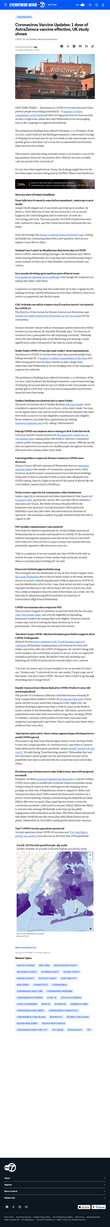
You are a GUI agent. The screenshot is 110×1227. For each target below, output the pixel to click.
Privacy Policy (9, 1217)
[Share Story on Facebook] (61, 46)
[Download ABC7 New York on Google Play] (99, 1207)
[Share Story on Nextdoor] (80, 46)
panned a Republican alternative (55, 779)
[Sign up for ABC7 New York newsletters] (26, 1207)
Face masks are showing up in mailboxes (37, 277)
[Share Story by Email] (86, 46)
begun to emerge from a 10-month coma (62, 234)
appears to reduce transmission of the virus (63, 358)
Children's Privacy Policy (42, 1217)
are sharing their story (71, 699)
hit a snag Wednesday (27, 576)
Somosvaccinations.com (28, 423)
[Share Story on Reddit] (74, 46)
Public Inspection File (11, 1220)
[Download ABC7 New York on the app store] (84, 1207)
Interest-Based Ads (93, 1217)
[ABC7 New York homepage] (27, 5)
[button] (5, 4)
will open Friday (74, 404)
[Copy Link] (92, 46)
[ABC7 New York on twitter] (13, 1207)
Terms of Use (79, 1217)
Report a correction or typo (25, 947)
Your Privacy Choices (23, 1217)
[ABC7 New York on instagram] (20, 1207)
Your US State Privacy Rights (63, 1217)
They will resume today (28, 614)
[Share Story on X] (68, 46)
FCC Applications (28, 1220)
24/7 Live (52, 4)
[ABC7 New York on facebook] (7, 1207)
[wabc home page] (10, 1167)
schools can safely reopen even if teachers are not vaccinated (48, 315)
